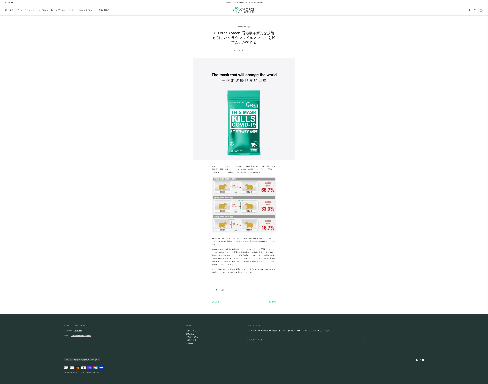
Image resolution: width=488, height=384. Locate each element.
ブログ (70, 10)
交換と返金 (190, 334)
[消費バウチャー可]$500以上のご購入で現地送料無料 (244, 2)
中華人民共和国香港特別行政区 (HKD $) (81, 359)
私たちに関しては (58, 10)
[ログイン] (475, 10)
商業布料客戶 (104, 10)
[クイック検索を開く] (469, 10)
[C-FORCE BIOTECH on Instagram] (9, 2)
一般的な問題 (191, 340)
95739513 (78, 330)
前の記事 (215, 302)
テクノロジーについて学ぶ (35, 10)
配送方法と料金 (192, 337)
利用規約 (189, 343)
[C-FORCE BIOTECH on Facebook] (6, 2)
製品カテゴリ (15, 10)
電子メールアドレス (256, 337)
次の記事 (272, 302)
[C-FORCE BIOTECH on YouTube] (12, 2)
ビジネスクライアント (85, 10)
